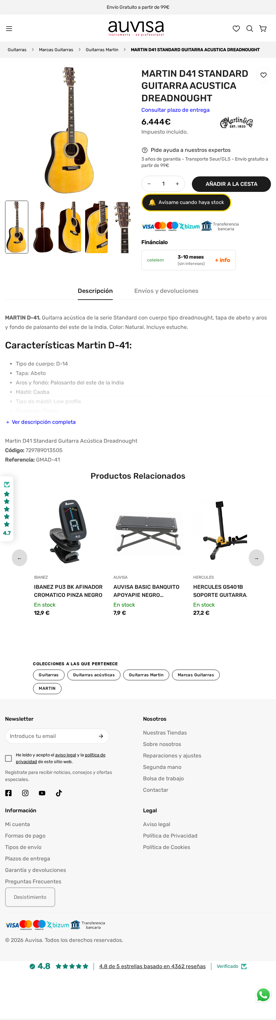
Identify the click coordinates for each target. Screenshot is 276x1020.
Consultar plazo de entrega (175, 110)
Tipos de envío (23, 847)
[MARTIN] (223, 132)
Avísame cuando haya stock (186, 202)
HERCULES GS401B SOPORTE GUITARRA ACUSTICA (219, 591)
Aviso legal (156, 824)
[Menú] (9, 29)
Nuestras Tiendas (165, 732)
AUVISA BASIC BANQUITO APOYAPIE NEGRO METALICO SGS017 (146, 591)
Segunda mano (162, 767)
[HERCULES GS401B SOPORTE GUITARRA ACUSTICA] (228, 533)
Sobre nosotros (162, 744)
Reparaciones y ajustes (172, 755)
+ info (222, 260)
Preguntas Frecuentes (33, 881)
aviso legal (65, 754)
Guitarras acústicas (94, 674)
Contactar (155, 790)
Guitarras (17, 49)
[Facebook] (8, 793)
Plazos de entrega (27, 858)
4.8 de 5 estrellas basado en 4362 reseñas (152, 966)
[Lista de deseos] (236, 29)
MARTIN (47, 688)
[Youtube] (42, 793)
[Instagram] (25, 793)
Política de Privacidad (170, 835)
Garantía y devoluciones (35, 870)
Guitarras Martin (102, 49)
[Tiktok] (59, 793)
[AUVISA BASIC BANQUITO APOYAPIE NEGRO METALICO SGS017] (148, 533)
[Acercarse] (120, 80)
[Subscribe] (101, 736)
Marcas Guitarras (56, 49)
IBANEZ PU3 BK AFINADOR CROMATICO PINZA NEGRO (68, 591)
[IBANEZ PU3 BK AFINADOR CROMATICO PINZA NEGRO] (69, 533)
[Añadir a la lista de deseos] (263, 75)
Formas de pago (25, 835)
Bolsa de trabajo (163, 778)
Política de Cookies (166, 847)
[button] (250, 29)
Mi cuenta (17, 824)
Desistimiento (30, 897)
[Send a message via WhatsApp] (263, 995)
